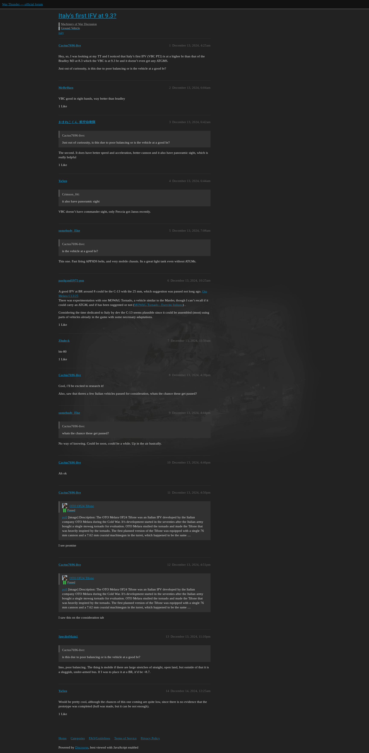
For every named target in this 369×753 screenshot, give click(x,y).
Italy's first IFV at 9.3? (87, 15)
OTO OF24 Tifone (82, 506)
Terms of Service (125, 738)
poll (64, 517)
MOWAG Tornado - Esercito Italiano (158, 305)
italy (61, 33)
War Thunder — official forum (22, 4)
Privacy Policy (150, 738)
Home (63, 738)
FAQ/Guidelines (99, 738)
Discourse (81, 747)
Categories (78, 738)
